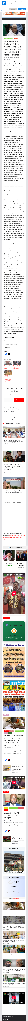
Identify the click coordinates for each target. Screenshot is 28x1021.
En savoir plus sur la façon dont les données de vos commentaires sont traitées (14, 537)
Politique (16, 38)
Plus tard (16, 8)
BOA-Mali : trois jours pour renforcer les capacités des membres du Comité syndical (14, 984)
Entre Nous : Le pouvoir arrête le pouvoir (7, 367)
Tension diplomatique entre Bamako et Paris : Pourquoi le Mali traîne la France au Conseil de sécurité (13, 467)
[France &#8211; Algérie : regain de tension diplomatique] (17, 363)
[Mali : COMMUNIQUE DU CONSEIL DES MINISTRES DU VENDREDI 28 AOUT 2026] (7, 769)
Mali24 (12, 57)
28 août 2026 (6, 914)
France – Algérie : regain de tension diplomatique (17, 367)
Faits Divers (21, 807)
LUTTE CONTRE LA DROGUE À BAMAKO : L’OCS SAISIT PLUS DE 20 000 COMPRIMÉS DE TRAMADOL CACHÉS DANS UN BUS (14, 927)
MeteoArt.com (16, 898)
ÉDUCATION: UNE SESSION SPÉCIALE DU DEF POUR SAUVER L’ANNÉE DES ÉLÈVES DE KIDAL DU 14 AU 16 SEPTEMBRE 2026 (14, 740)
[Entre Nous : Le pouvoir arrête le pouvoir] (8, 363)
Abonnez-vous (19, 399)
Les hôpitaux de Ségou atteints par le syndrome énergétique (13, 491)
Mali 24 (11, 1016)
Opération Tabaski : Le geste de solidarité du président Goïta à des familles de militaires (13, 409)
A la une (5, 807)
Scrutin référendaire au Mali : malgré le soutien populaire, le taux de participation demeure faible (13, 417)
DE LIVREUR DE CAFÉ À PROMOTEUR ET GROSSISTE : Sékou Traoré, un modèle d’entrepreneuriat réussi (14, 956)
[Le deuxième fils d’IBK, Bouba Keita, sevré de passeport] (14, 800)
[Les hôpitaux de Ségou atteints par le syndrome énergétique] (14, 477)
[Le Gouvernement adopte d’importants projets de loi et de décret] (14, 427)
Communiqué (6, 730)
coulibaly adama (14, 747)
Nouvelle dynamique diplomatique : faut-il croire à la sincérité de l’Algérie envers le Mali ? (14, 970)
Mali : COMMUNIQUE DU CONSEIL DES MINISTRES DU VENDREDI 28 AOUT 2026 (17, 768)
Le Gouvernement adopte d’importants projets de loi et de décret (14, 441)
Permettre (23, 8)
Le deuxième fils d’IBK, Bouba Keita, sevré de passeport (12, 815)
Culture (12, 730)
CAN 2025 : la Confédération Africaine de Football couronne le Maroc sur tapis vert (18, 839)
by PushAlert (4, 9)
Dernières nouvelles (9, 38)
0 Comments (7, 59)
